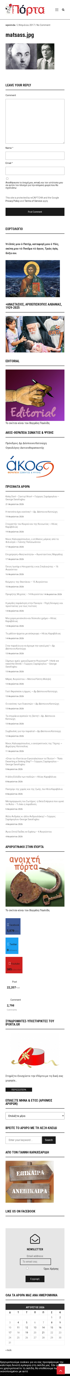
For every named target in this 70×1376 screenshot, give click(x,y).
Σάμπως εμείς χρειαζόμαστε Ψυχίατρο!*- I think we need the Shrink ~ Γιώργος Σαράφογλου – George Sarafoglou (32, 664)
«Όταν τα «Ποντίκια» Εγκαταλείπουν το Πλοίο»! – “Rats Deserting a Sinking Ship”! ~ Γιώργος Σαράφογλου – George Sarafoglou (34, 761)
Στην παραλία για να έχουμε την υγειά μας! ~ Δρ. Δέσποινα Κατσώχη (30, 647)
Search (49, 1140)
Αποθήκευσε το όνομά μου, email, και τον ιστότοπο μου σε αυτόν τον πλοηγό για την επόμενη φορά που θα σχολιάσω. (34, 185)
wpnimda (10, 25)
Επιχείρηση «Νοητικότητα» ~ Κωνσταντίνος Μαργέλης (34, 554)
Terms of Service (33, 201)
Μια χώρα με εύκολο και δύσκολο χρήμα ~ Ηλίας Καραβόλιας (31, 619)
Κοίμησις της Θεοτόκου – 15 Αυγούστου (27, 582)
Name (9, 148)
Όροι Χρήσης (51, 1268)
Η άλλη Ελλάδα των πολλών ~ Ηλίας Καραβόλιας (31, 776)
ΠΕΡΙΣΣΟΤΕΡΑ (18, 1090)
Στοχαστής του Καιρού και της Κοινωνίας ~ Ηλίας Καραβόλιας (32, 525)
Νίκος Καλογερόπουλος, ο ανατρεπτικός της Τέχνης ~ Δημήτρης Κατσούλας (34, 745)
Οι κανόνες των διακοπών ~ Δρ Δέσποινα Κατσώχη (32, 703)
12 (26, 1327)
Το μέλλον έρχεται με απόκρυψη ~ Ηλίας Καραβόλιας (33, 633)
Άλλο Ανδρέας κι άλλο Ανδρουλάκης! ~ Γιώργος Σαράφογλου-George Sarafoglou (31, 818)
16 (60, 1327)
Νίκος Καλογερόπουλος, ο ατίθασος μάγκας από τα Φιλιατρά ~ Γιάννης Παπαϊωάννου (32, 540)
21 (43, 1332)
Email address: (35, 1256)
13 (35, 1327)
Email (8, 163)
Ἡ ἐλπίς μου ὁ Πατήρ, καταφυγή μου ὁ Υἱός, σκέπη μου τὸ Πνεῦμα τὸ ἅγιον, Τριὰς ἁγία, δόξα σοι (32, 249)
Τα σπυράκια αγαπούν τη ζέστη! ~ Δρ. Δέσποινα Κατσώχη (30, 717)
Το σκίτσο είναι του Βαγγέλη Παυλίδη (27, 423)
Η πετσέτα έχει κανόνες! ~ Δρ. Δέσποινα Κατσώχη (31, 511)
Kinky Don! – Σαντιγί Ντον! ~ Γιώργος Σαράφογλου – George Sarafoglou (32, 498)
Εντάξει (4, 1374)
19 (26, 1332)
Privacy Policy (13, 201)
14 (43, 1327)
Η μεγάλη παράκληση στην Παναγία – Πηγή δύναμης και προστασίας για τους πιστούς (34, 604)
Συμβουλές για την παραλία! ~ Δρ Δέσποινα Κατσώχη (33, 731)
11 (18, 1327)
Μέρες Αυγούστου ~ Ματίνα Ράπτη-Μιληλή (28, 679)
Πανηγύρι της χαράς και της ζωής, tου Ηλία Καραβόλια (34, 789)
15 (51, 1327)
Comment (11, 95)
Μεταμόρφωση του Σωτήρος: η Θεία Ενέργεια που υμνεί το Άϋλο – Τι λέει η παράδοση (35, 803)
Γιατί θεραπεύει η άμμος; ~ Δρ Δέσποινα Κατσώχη (31, 691)
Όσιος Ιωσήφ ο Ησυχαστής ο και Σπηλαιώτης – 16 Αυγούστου (32, 568)
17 (10, 1332)
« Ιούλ (9, 1350)
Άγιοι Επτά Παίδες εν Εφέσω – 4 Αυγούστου (29, 831)
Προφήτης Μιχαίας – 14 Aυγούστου (24, 594)
